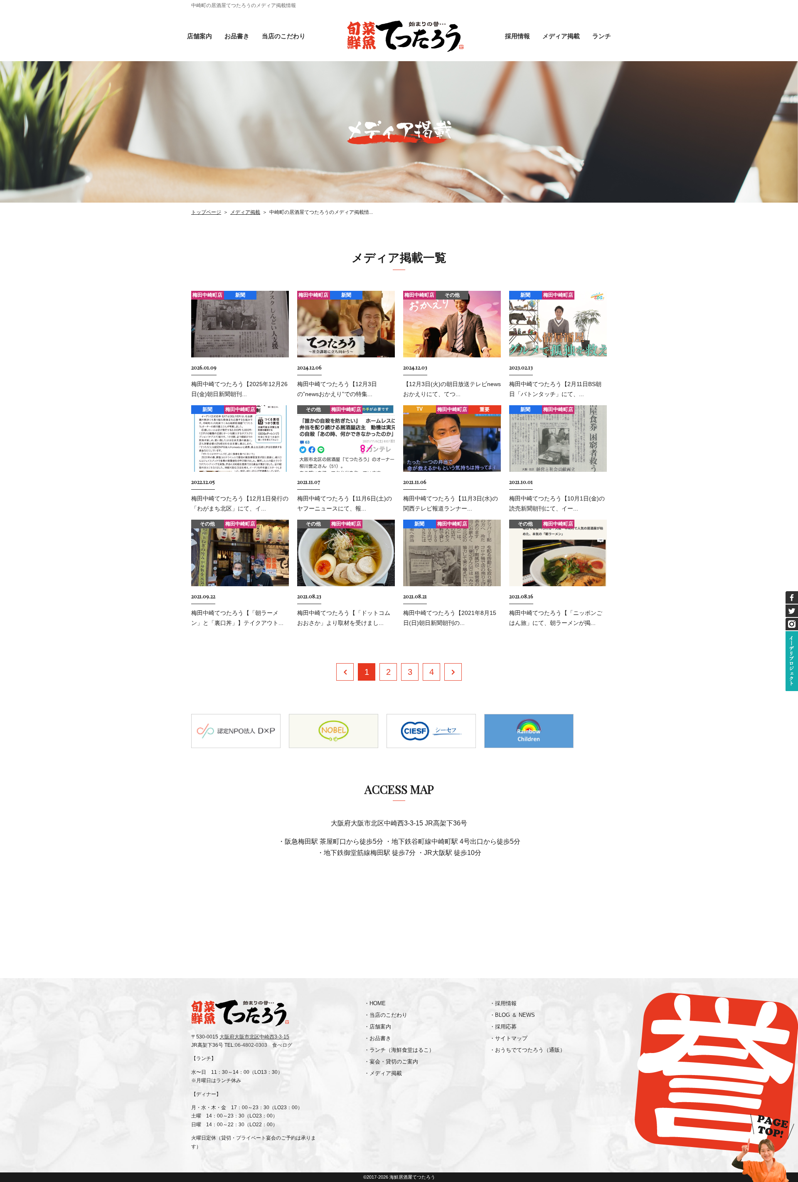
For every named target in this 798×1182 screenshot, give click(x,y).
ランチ (601, 36)
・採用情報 (503, 1003)
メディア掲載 (561, 36)
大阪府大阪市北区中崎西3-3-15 (254, 1037)
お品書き (236, 36)
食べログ (282, 1045)
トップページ (206, 212)
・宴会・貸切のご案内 (391, 1061)
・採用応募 (503, 1026)
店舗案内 (199, 36)
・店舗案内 (377, 1026)
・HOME (375, 1003)
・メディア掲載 (383, 1073)
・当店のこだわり (385, 1015)
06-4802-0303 (251, 1045)
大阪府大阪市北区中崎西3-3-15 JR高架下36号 (399, 823)
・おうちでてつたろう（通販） (527, 1050)
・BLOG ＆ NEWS (512, 1015)
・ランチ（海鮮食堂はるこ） (399, 1050)
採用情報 (517, 36)
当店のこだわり (283, 36)
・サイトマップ (508, 1038)
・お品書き (377, 1038)
